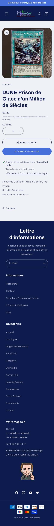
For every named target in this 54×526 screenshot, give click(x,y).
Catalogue (11, 339)
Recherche (12, 284)
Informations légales (17, 305)
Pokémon (11, 361)
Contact (10, 291)
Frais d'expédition (22, 117)
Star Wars (11, 368)
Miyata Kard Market (31, 518)
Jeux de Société (14, 382)
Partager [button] (11, 208)
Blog (8, 312)
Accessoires (12, 389)
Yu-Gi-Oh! (11, 354)
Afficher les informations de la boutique (26, 173)
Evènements (12, 403)
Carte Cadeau (13, 396)
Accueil (10, 332)
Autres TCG (12, 375)
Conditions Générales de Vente (22, 298)
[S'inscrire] (44, 263)
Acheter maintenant (27, 151)
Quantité (6, 125)
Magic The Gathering (17, 346)
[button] (6, 13)
